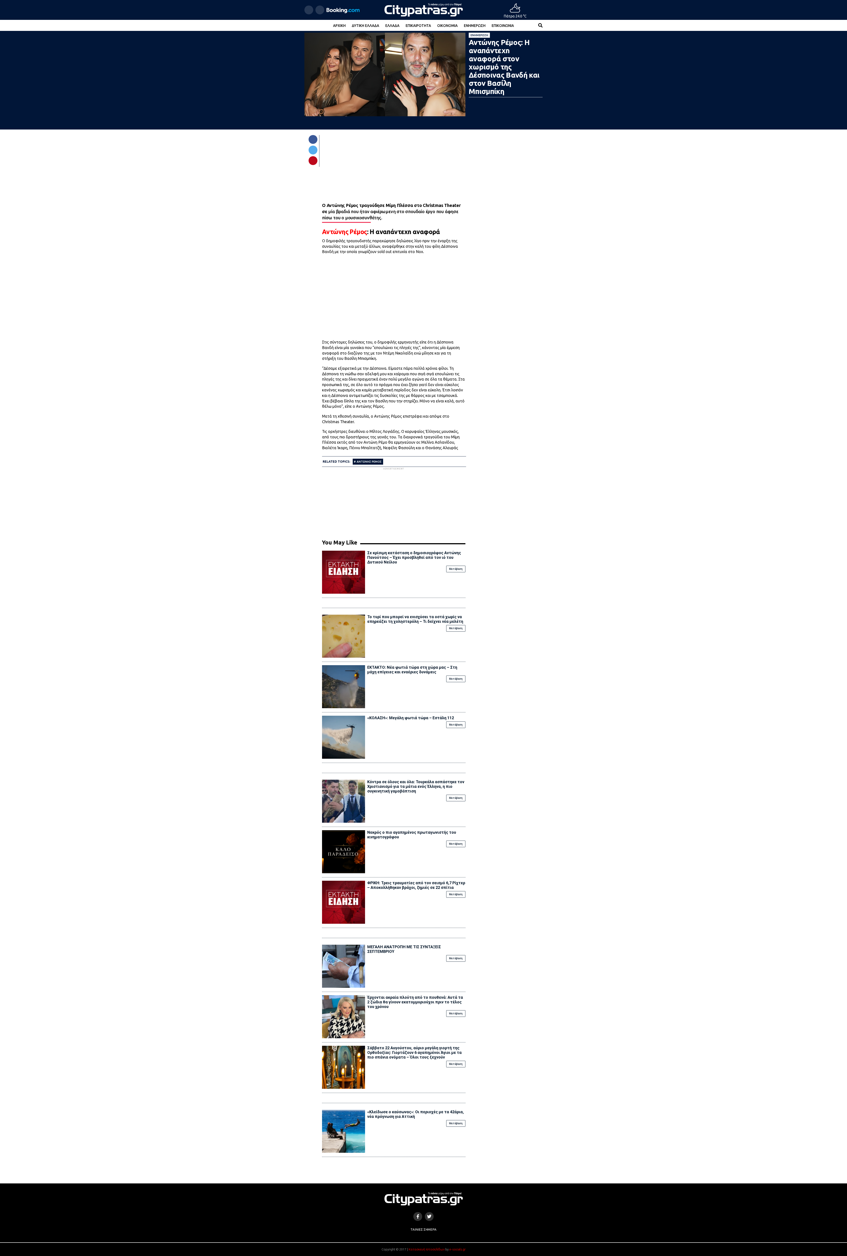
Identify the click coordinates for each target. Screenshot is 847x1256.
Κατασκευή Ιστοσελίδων (427, 1249)
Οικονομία (447, 26)
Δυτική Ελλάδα (365, 26)
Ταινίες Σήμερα (423, 1229)
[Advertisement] (394, 502)
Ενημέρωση (474, 26)
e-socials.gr (457, 1249)
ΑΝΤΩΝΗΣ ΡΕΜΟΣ (369, 461)
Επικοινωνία (503, 26)
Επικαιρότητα (418, 26)
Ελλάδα (392, 26)
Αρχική (339, 26)
